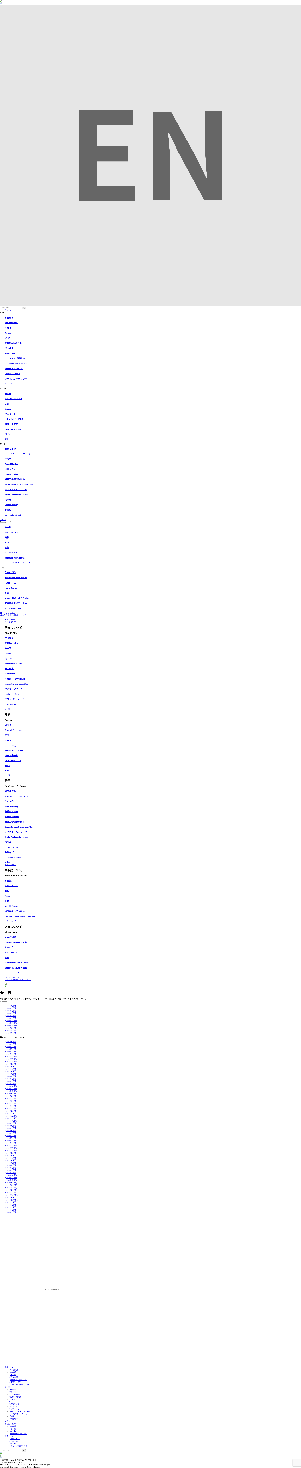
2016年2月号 (11, 1141)
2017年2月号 (11, 1111)
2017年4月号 (11, 1106)
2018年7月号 (11, 1069)
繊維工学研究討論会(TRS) (21, 1411)
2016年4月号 (11, 1136)
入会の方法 (15, 1441)
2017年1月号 (11, 1113)
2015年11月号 (11, 1148)
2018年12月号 (11, 1057)
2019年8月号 (11, 1031)
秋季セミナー (16, 1409)
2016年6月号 (11, 1131)
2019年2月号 (11, 1052)
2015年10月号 (11, 1150)
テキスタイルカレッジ (19, 1414)
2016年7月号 (11, 1128)
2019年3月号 (11, 1049)
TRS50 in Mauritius (7, 613)
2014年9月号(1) (12, 1185)
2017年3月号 (11, 1108)
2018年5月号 (11, 1074)
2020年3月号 (11, 1013)
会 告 (13, 1431)
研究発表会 (15, 1404)
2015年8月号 (11, 1155)
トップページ (5, 310)
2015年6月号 (11, 1160)
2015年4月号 (11, 1165)
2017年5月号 (11, 1104)
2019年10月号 (11, 1026)
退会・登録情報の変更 (19, 1446)
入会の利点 (15, 1439)
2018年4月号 (11, 1076)
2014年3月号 (11, 1207)
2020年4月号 (11, 1011)
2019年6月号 (11, 1042)
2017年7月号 (11, 1099)
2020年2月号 (11, 1016)
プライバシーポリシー (19, 1385)
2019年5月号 (11, 1044)
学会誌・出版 (10, 865)
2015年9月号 (11, 1153)
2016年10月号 (11, 1121)
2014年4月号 (11, 1205)
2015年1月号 (11, 1173)
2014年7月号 (11, 1192)
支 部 (13, 1392)
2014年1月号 (11, 1212)
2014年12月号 (11, 1175)
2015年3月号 (11, 1168)
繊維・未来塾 (16, 1397)
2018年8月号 (11, 1066)
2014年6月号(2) (12, 1195)
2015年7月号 (11, 1158)
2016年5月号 (11, 1133)
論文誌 (3, 520)
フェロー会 (15, 1394)
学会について (10, 622)
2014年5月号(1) (12, 1202)
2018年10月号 (11, 1061)
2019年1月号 (11, 1054)
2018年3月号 (11, 1079)
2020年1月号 (11, 1018)
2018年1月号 (11, 1084)
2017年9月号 (11, 1094)
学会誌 (13, 1426)
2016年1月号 (11, 1143)
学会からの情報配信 (18, 1380)
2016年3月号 (11, 1138)
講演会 (13, 1416)
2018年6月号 (11, 1071)
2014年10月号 (11, 1180)
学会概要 (14, 1370)
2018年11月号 (11, 1059)
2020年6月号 (11, 1006)
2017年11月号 (11, 1089)
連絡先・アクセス (17, 1382)
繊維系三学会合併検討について (13, 615)
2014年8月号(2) (12, 1188)
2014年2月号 (11, 1210)
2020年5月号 (11, 1008)
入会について (10, 921)
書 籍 (13, 1429)
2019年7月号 (11, 1033)
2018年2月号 (11, 1081)
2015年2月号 (11, 1170)
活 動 (7, 709)
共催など (14, 1419)
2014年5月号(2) (12, 1200)
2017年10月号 (11, 1091)
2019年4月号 (11, 1047)
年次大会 (14, 1406)
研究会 (13, 1390)
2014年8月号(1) (12, 1190)
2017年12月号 (11, 1086)
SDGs (12, 1399)
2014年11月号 (11, 1178)
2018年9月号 (11, 1064)
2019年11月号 (11, 1023)
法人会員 (14, 1377)
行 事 (7, 775)
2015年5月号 (11, 1163)
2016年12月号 (11, 1116)
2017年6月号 (11, 1101)
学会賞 (13, 1372)
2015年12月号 (11, 1146)
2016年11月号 (11, 1118)
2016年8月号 (11, 1126)
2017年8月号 (11, 1096)
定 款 (13, 1375)
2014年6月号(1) (12, 1197)
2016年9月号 (11, 1123)
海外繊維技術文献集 (18, 1434)
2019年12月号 (11, 1021)
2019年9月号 (11, 1028)
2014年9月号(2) (12, 1183)
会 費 (13, 1444)
